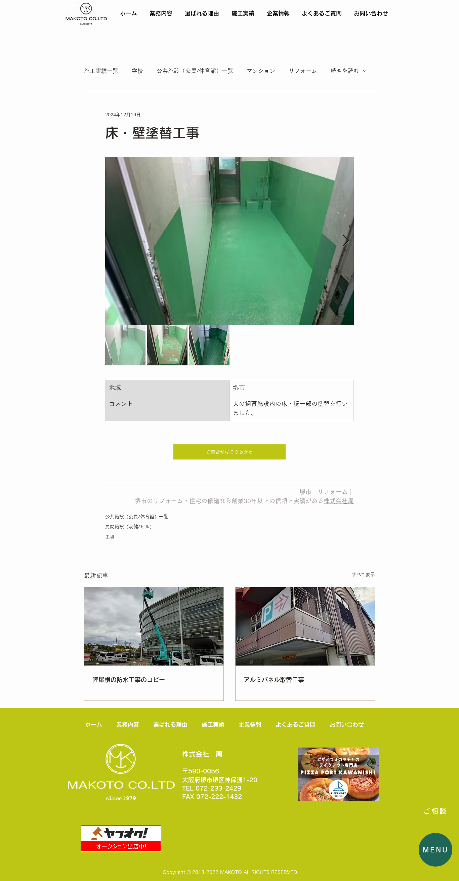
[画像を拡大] (229, 241)
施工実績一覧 (101, 71)
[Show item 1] (125, 345)
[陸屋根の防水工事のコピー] (153, 626)
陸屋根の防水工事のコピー (128, 680)
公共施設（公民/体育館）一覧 (195, 71)
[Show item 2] (167, 345)
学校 (137, 71)
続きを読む (345, 71)
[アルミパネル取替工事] (305, 626)
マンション (261, 71)
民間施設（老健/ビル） (129, 526)
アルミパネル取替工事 (274, 680)
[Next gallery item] (346, 241)
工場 (110, 536)
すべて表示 (363, 574)
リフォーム (303, 71)
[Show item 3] (209, 345)
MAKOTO (231, 872)
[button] (435, 850)
